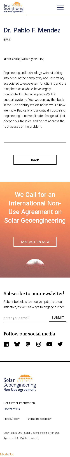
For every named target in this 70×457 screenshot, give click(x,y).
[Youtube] (49, 344)
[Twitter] (60, 344)
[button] (60, 7)
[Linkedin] (6, 344)
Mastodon (7, 454)
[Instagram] (38, 344)
